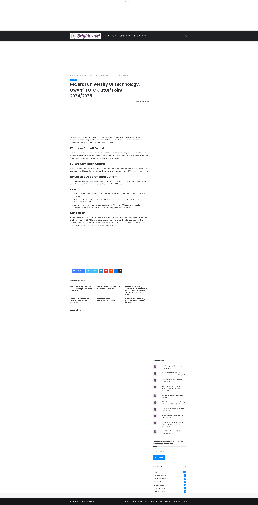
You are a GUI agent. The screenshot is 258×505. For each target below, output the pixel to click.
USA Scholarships (125, 36)
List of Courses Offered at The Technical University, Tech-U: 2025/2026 (171, 388)
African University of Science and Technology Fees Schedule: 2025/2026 (81, 289)
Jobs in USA (158, 482)
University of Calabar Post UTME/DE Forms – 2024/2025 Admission (80, 301)
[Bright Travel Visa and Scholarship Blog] (85, 36)
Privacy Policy (144, 501)
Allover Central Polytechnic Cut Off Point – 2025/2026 (108, 288)
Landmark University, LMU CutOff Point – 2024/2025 (107, 300)
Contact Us (135, 501)
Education (79, 75)
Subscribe (159, 457)
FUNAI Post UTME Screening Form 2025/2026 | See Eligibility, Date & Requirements (172, 424)
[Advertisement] (129, 16)
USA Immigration (159, 491)
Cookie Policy (154, 501)
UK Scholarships (159, 485)
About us (127, 501)
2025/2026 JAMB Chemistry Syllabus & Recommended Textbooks (134, 301)
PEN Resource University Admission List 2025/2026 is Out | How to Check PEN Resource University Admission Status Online (136, 290)
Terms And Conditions (180, 501)
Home (73, 75)
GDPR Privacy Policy (166, 501)
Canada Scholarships (140, 36)
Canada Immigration (111, 36)
